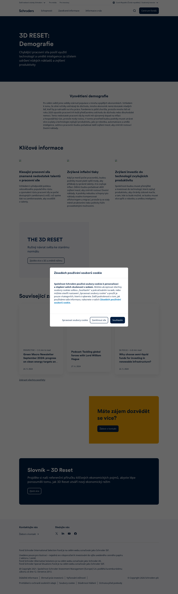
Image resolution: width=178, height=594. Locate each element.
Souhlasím (117, 320)
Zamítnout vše (99, 320)
